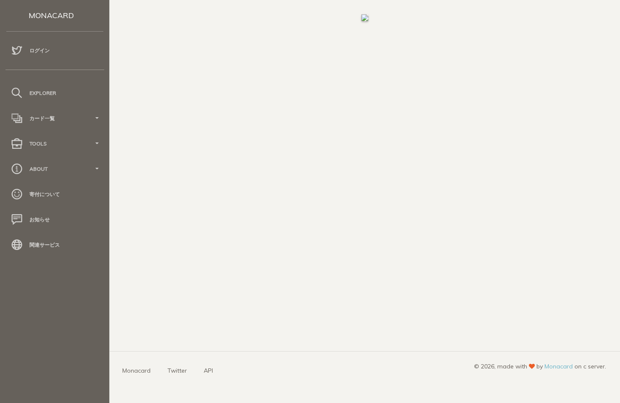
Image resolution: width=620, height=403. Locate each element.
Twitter (177, 370)
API (208, 370)
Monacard (136, 370)
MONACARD (51, 15)
